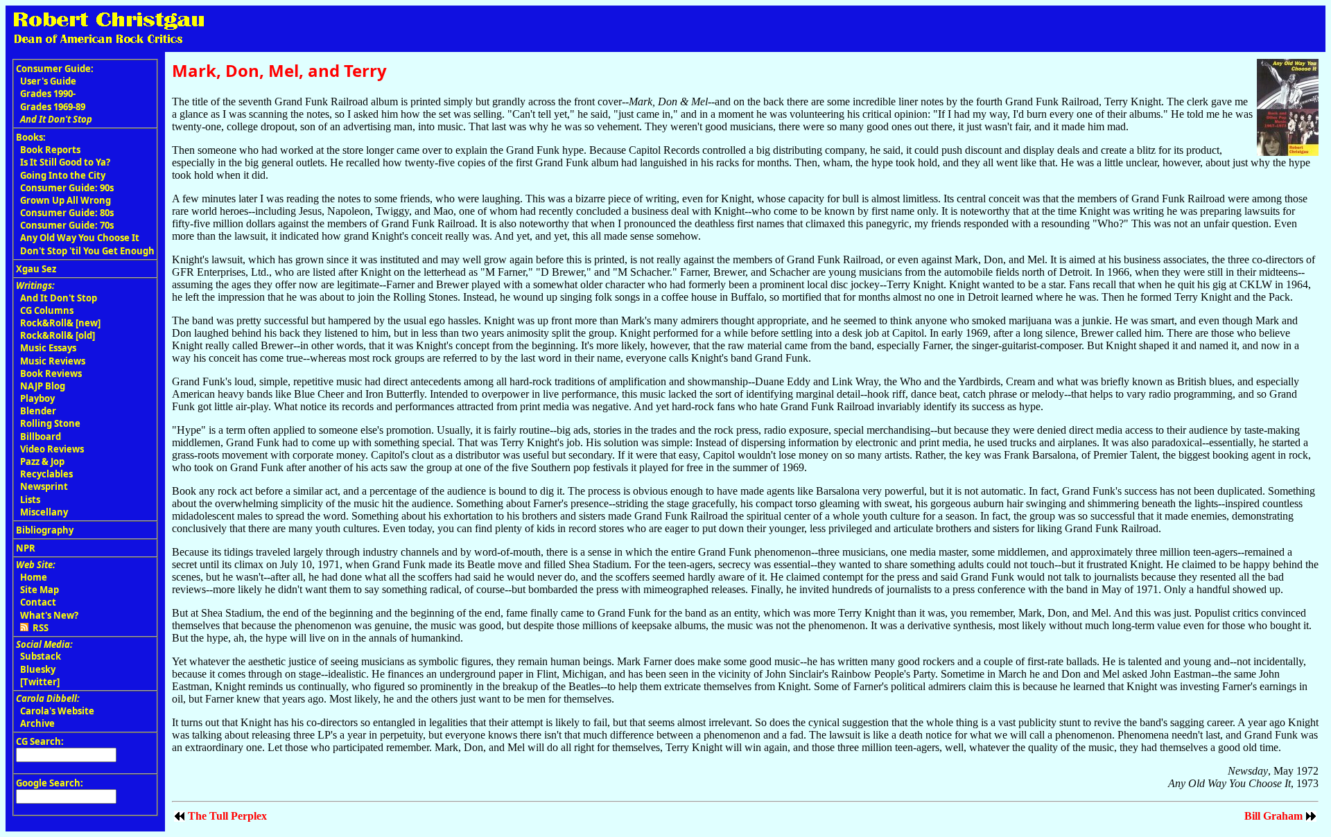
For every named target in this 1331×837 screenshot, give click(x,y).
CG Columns (46, 310)
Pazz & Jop (42, 461)
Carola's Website (57, 711)
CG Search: (40, 741)
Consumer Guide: (55, 68)
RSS (38, 628)
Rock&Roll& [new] (60, 323)
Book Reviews (51, 373)
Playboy (37, 398)
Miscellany (44, 512)
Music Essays (48, 348)
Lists (30, 499)
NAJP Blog (42, 386)
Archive (37, 723)
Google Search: (49, 783)
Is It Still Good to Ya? (65, 162)
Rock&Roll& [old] (57, 335)
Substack (40, 656)
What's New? (49, 615)
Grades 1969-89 (52, 106)
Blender (38, 411)
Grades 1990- (48, 93)
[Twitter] (40, 682)
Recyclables (46, 474)
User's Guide (48, 81)
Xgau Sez (36, 269)
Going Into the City (62, 175)
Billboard (40, 436)
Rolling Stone (50, 423)
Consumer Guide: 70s (67, 225)
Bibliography (44, 530)
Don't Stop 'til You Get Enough (87, 251)
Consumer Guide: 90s (67, 188)
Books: (31, 137)
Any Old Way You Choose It (79, 237)
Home (33, 577)
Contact (38, 602)
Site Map (39, 589)
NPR (25, 548)
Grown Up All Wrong (65, 200)
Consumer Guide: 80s (67, 212)
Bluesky (37, 669)
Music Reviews (52, 361)
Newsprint (44, 486)
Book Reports (50, 149)
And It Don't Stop (58, 298)
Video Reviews (52, 449)
